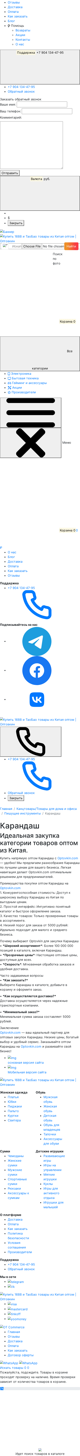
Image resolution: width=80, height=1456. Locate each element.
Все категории (52, 359)
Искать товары (12, 1368)
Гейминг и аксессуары (29, 383)
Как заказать (18, 16)
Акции (20, 35)
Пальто (13, 1111)
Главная (6, 809)
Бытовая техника (25, 378)
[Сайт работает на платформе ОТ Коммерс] (12, 1327)
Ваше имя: (8, 104)
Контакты (23, 39)
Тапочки (49, 1134)
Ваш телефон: (10, 111)
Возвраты (23, 30)
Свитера (14, 1120)
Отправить (10, 173)
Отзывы (14, 2)
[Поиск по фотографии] (55, 246)
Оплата (13, 12)
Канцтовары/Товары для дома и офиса (47, 809)
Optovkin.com (67, 858)
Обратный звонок (21, 91)
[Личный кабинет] (29, 263)
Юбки (12, 1102)
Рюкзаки (14, 1188)
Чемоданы (16, 1156)
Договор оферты (21, 1355)
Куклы (48, 1184)
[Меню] (30, 413)
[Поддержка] (30, 742)
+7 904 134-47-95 (40, 52)
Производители (23, 392)
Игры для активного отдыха (51, 1193)
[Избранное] (29, 292)
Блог (11, 21)
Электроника (20, 373)
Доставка (15, 7)
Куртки (13, 1116)
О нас (20, 44)
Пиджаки (15, 1106)
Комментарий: (11, 117)
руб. (40, 179)
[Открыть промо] (7, 231)
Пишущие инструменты (22, 813)
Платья (13, 1097)
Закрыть (16, 223)
